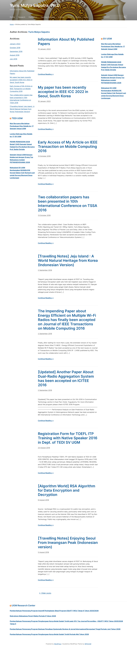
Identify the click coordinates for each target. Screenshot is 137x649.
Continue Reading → (46, 74)
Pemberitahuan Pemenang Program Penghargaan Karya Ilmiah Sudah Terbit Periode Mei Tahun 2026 (49, 634)
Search (124, 17)
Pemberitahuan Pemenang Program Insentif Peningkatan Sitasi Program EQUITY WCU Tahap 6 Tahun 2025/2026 (54, 611)
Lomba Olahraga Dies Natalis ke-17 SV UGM (21, 135)
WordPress (57, 644)
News (70, 17)
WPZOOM (88, 644)
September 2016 (16, 51)
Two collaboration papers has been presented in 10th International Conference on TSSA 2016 (21, 99)
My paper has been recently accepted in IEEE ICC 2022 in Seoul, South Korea (21, 79)
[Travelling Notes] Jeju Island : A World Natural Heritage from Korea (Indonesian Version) (22, 108)
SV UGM (107, 38)
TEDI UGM (17, 118)
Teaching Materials (48, 17)
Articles (61, 17)
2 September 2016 (45, 270)
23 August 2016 (44, 448)
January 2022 (15, 44)
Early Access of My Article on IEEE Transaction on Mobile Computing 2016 (21, 88)
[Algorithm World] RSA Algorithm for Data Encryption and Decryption (66, 490)
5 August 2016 (43, 552)
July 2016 (13, 59)
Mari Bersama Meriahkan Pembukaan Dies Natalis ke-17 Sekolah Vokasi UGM (22, 126)
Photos (78, 17)
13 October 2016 (44, 156)
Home (12, 24)
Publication (33, 17)
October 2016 (15, 48)
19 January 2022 (44, 49)
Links (86, 17)
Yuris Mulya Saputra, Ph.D (35, 5)
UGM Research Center (23, 605)
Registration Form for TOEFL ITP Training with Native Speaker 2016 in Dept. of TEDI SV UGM (67, 437)
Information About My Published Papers (22, 72)
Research (21, 17)
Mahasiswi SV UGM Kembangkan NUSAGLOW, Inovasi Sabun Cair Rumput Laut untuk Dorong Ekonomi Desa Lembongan (22, 173)
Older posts (45, 593)
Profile (12, 17)
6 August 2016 (43, 500)
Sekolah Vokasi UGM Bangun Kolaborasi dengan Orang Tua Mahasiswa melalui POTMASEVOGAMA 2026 (21, 158)
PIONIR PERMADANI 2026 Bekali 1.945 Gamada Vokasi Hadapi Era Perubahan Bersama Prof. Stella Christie (22, 145)
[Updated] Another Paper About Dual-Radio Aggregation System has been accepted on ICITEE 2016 (66, 378)
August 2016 (14, 55)
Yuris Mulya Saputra (39, 32)
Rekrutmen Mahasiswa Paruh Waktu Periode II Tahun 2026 (33, 616)
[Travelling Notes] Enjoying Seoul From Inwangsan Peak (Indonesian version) (68, 542)
